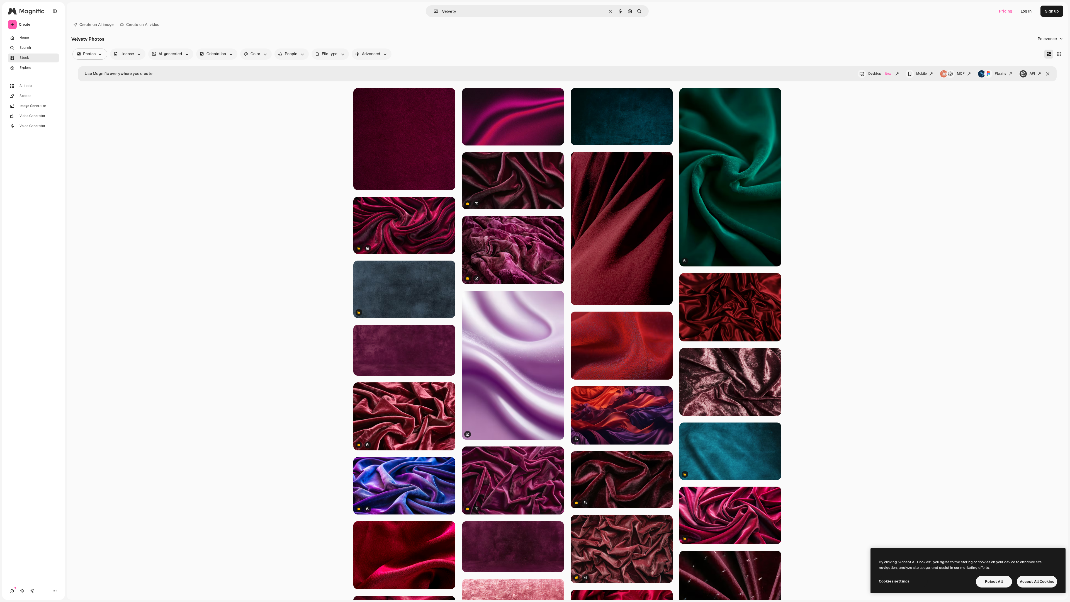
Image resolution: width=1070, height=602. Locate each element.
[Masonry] (1048, 54)
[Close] (1047, 74)
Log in (1026, 11)
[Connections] (12, 590)
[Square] (1058, 54)
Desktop (879, 73)
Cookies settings (894, 581)
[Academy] (22, 590)
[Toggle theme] (32, 590)
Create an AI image (96, 24)
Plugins (1000, 73)
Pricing (1005, 11)
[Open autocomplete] (433, 11)
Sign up (1052, 11)
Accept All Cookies (1037, 581)
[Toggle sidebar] (54, 11)
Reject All (994, 581)
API (1032, 73)
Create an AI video (142, 24)
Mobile (921, 73)
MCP (961, 73)
